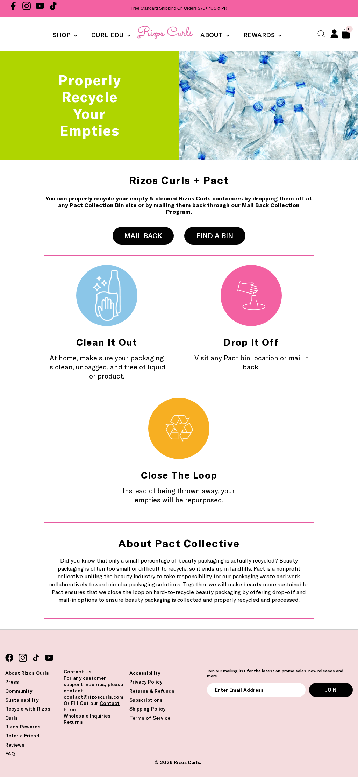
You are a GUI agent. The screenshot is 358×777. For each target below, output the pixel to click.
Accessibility (144, 673)
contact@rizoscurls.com (93, 697)
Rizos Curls (187, 762)
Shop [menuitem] (62, 35)
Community (18, 691)
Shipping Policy (147, 709)
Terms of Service (150, 718)
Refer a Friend (22, 736)
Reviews (14, 745)
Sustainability (21, 700)
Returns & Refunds (152, 691)
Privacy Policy (146, 682)
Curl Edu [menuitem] (108, 35)
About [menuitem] (212, 35)
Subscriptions (146, 700)
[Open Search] (321, 34)
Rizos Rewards (23, 726)
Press (12, 682)
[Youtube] (40, 8)
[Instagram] (27, 8)
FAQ (10, 753)
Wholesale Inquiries (87, 716)
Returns (73, 722)
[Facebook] (13, 8)
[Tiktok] (53, 8)
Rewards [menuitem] (260, 35)
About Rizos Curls (27, 673)
